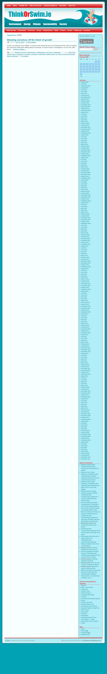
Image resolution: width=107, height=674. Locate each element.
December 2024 (85, 97)
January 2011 (85, 389)
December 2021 (85, 150)
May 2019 (84, 208)
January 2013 (85, 346)
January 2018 (85, 236)
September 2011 (86, 374)
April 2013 (84, 340)
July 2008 (84, 444)
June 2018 (84, 227)
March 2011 (84, 385)
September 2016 (86, 267)
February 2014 (85, 325)
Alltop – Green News (87, 587)
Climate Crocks (85, 591)
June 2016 (84, 272)
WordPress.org (85, 634)
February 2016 (85, 280)
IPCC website (85, 610)
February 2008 (85, 453)
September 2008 (86, 440)
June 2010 (84, 402)
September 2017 (86, 244)
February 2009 (85, 430)
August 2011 (84, 376)
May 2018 (84, 229)
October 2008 (85, 438)
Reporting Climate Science (88, 617)
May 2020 (84, 186)
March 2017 (84, 255)
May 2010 (84, 404)
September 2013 (86, 332)
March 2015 (84, 300)
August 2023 (84, 112)
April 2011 (84, 383)
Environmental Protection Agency (90, 598)
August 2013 (84, 334)
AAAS (70, 52)
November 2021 (85, 152)
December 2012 (85, 348)
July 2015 (84, 293)
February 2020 (85, 191)
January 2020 (85, 193)
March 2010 (84, 408)
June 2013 (84, 338)
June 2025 (84, 91)
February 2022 (85, 146)
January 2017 (85, 259)
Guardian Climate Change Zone (90, 608)
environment (34, 54)
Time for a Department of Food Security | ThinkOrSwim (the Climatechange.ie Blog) (89, 553)
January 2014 (85, 327)
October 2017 (85, 242)
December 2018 (85, 218)
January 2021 (85, 170)
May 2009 (84, 427)
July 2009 (84, 423)
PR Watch (84, 613)
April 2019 (84, 210)
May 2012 (84, 359)
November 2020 (85, 174)
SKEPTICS (71, 5)
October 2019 (85, 199)
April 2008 (84, 449)
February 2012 (85, 365)
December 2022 (85, 127)
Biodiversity (78, 30)
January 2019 (85, 216)
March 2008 (84, 451)
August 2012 (84, 353)
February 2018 (85, 235)
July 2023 (84, 114)
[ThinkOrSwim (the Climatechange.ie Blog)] (53, 16)
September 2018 (86, 223)
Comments (85, 632)
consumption (20, 54)
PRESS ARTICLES (35, 5)
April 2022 (84, 142)
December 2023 (85, 105)
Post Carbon (84, 612)
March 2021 (84, 167)
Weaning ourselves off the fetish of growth (29, 40)
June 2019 (84, 206)
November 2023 (85, 106)
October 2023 (85, 108)
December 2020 (85, 172)
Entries (84, 631)
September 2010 (86, 397)
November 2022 (85, 129)
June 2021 (84, 161)
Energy (39, 30)
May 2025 (84, 93)
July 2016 (84, 270)
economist (27, 54)
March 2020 (84, 189)
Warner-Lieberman (12, 56)
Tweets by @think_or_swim (87, 36)
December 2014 (85, 306)
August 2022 (84, 135)
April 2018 (84, 231)
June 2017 (84, 250)
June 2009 (84, 425)
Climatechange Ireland (87, 595)
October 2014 (85, 310)
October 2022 (85, 131)
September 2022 (86, 133)
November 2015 (85, 285)
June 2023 (84, 116)
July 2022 (84, 137)
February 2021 (85, 169)
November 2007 (85, 459)
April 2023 (84, 120)
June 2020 (84, 184)
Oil (56, 54)
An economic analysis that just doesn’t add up (89, 498)
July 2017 (84, 248)
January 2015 (85, 304)
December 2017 (85, 238)
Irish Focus (31, 30)
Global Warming (11, 30)
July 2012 (84, 355)
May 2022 (84, 140)
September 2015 (86, 289)
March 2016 (84, 278)
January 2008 (85, 455)
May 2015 (84, 297)
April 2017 (84, 253)
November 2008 (85, 436)
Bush (74, 52)
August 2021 (84, 157)
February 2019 (85, 214)
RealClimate (84, 615)
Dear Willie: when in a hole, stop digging (90, 487)
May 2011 (84, 381)
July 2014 (84, 316)
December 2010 (85, 391)
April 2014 (84, 321)
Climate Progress (86, 593)
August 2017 (84, 246)
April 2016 (84, 276)
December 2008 (85, 434)
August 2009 (84, 421)
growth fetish (42, 54)
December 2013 (85, 329)
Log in (83, 629)
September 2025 (86, 86)
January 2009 (85, 432)
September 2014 (86, 312)
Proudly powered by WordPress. (73, 640)
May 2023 (84, 118)
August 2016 (84, 268)
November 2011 (85, 370)
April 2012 (84, 361)
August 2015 (84, 291)
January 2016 (85, 282)
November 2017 (85, 240)
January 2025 (85, 95)
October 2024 (85, 99)
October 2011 (85, 372)
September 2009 (86, 419)
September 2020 (86, 178)
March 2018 (84, 233)
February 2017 (85, 257)
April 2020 (84, 187)
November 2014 (85, 308)
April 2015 (84, 299)
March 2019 (84, 212)
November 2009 (85, 415)
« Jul (81, 76)
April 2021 (84, 165)
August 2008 (84, 442)
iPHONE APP (23, 5)
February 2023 (85, 123)
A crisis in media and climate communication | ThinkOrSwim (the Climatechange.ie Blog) (89, 504)
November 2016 (85, 263)
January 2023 (85, 125)
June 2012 (84, 357)
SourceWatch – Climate (88, 619)
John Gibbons (32, 42)
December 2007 (85, 457)
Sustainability (22, 30)
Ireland (53, 54)
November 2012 (85, 349)
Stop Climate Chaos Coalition (89, 621)
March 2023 (84, 121)
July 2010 (84, 400)
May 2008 (84, 447)
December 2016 (85, 261)
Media (56, 30)
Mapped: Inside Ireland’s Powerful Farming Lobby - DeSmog (88, 466)
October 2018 (85, 221)
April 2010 (84, 406)
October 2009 (85, 417)
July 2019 (84, 204)
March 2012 (84, 363)
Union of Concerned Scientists (66, 54)
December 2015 (85, 284)
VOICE (83, 623)
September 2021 (86, 155)
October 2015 (85, 287)
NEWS (15, 5)
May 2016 (84, 274)
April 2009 (84, 429)
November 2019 (85, 197)
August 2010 (84, 398)
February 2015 (85, 302)
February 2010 (85, 410)
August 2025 (84, 88)
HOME (9, 5)
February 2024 (85, 101)
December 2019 (85, 195)
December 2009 (85, 414)
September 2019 (86, 201)
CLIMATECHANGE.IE (50, 5)
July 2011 (84, 378)
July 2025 (84, 89)
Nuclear (70, 30)
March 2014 (84, 323)
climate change (11, 54)
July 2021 (84, 159)
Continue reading (19, 49)
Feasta (83, 600)
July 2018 (84, 225)
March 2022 (84, 144)
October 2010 (85, 395)
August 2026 (84, 82)
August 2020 (84, 180)
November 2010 (85, 393)
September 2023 (86, 110)
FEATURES (62, 5)
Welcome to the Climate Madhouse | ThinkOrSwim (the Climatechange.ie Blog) (89, 474)
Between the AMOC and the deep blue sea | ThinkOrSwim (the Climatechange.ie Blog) (90, 572)
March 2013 (84, 342)
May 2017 (84, 251)
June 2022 (84, 138)
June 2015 (84, 295)
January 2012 (85, 366)
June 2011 (84, 380)
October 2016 (85, 265)
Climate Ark (84, 589)
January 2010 (85, 412)
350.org (83, 585)
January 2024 (85, 103)
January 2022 (85, 148)
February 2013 (85, 344)
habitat (48, 54)
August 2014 (84, 314)
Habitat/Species (48, 30)
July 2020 (84, 182)
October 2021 (85, 153)
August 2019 (84, 202)
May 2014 (84, 319)
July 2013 (84, 336)
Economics (87, 30)
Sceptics (63, 30)
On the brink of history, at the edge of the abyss (90, 532)
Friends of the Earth (86, 602)
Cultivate (83, 596)
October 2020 (85, 176)
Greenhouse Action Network (89, 606)
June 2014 (84, 317)
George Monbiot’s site (87, 604)
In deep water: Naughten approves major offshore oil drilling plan (90, 519)
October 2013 (85, 331)
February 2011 (85, 387)
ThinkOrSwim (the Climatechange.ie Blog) (22, 640)
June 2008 (84, 446)
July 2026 (84, 84)
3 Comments (24, 56)
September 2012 (86, 351)
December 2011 (85, 368)
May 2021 (84, 163)
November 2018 (85, 219)
